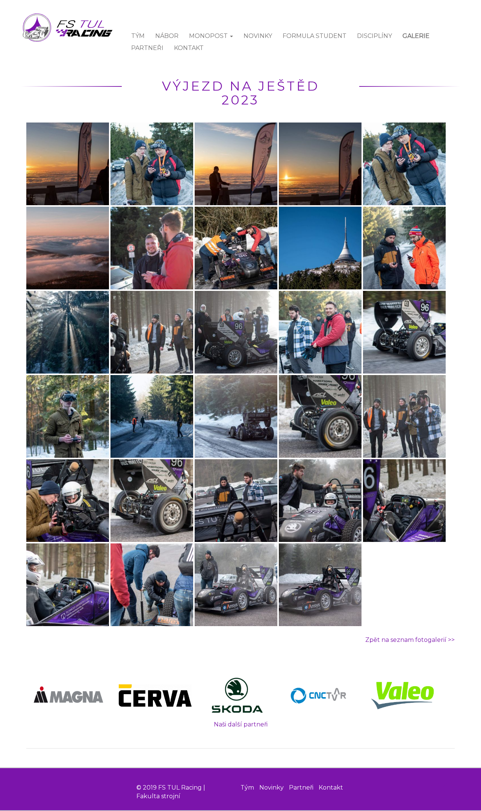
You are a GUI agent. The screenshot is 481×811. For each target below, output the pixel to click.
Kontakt (331, 787)
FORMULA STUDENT (314, 35)
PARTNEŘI (147, 47)
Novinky (271, 787)
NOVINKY (258, 35)
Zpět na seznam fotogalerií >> (410, 639)
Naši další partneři (241, 724)
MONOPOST (209, 35)
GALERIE (416, 35)
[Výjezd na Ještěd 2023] (68, 164)
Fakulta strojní (158, 796)
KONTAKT (189, 47)
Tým (247, 787)
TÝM (138, 35)
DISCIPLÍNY (374, 35)
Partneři (301, 787)
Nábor (166, 35)
